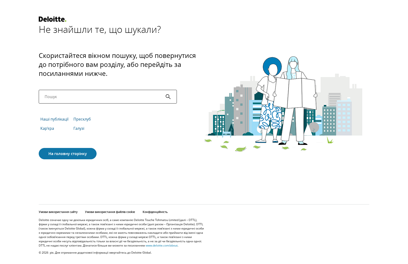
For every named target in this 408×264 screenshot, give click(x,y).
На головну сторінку (67, 153)
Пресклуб (82, 119)
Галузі (78, 128)
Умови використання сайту (58, 212)
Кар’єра (47, 128)
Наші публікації (54, 119)
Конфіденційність (155, 212)
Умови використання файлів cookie (110, 212)
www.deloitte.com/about (162, 245)
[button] (168, 96)
